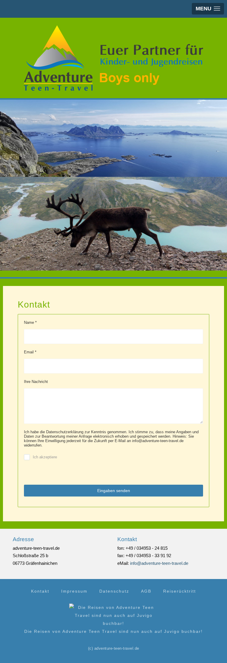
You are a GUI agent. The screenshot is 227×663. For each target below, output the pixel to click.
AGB (146, 591)
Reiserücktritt (179, 591)
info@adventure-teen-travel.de (159, 563)
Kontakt (40, 591)
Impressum (74, 591)
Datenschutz (114, 591)
